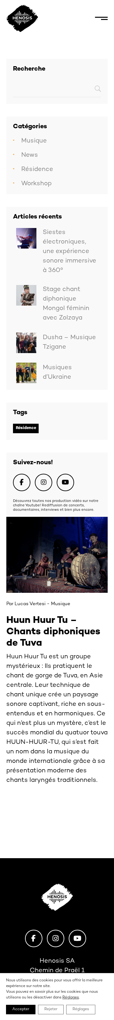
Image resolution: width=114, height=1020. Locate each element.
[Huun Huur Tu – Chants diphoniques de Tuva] (57, 555)
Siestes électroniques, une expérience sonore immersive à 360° (69, 251)
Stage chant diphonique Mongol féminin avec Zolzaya (66, 303)
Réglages (70, 998)
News (29, 155)
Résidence (37, 169)
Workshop (36, 184)
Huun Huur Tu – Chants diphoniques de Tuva (53, 632)
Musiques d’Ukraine (57, 372)
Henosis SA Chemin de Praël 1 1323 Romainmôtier (57, 971)
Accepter (20, 1009)
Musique (34, 141)
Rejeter (50, 1009)
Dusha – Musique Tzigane (69, 342)
